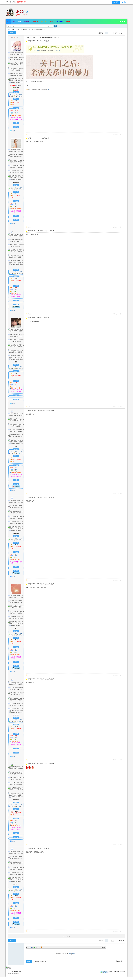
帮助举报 (60, 21)
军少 (16, 628)
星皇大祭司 (18, 459)
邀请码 (68, 21)
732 (21, 889)
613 (21, 538)
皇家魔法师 (18, 641)
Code (39, 947)
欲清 (16, 446)
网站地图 (122, 972)
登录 (38, 50)
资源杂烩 (24, 29)
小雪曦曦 (12, 85)
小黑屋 (110, 972)
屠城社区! (16, 972)
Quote (37, 947)
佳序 (16, 362)
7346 (21, 451)
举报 (121, 134)
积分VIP (43, 21)
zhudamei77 (16, 799)
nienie (16, 267)
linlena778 (16, 884)
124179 (16, 811)
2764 (16, 373)
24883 (20, 94)
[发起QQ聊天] (16, 307)
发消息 (13, 131)
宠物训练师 (18, 280)
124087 (16, 639)
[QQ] (104, 972)
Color (29, 947)
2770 (16, 187)
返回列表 (101, 33)
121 (16, 538)
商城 (14, 21)
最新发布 (27, 21)
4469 (11, 94)
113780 (16, 101)
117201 (16, 458)
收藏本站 (13, 2)
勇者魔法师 (18, 546)
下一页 (120, 33)
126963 (16, 278)
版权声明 (19, 2)
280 (21, 271)
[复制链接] (57, 37)
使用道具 (115, 134)
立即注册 (58, 50)
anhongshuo (16, 182)
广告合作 (51, 21)
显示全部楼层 (45, 41)
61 (15, 193)
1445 (16, 451)
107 (16, 271)
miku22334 (16, 533)
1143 (21, 720)
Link (34, 947)
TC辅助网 (116, 972)
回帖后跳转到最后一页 (40, 961)
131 (16, 804)
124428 (16, 895)
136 (16, 720)
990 (16, 366)
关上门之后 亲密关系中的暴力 (37, 29)
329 (21, 804)
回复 (48, 89)
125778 (16, 544)
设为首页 (8, 2)
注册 (125, 2)
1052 (21, 633)
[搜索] (55, 26)
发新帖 (12, 32)
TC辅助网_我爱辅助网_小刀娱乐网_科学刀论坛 (9, 29)
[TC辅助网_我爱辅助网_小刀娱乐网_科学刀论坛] (17, 16)
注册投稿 (35, 21)
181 (16, 889)
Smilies (41, 947)
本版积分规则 (119, 961)
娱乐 (19, 21)
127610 (16, 726)
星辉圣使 (17, 195)
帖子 (49, 26)
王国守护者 (18, 375)
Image (32, 947)
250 (16, 633)
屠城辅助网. (16, 973)
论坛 (8, 21)
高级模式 (103, 947)
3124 (21, 366)
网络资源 (18, 29)
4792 (16, 94)
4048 (21, 187)
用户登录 (115, 2)
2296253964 (16, 715)
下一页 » (66, 936)
